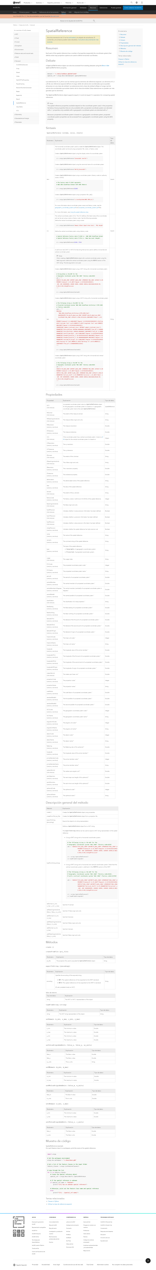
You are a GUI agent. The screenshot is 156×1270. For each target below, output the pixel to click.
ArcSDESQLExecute (22, 65)
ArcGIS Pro (16, 7)
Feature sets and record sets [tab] (24, 53)
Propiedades (124, 43)
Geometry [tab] (18, 114)
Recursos (93, 8)
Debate (122, 37)
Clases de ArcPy (23, 25)
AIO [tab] (16, 34)
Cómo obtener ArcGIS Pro (133, 8)
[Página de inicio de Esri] (17, 2)
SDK (70, 12)
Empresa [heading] (85, 1217)
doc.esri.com (55, 16)
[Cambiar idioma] (136, 2)
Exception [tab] (18, 45)
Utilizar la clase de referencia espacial (60, 1204)
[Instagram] (18, 1235)
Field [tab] (17, 57)
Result (18, 99)
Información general (69, 8)
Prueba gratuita (116, 8)
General (32, 25)
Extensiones (103, 8)
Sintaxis (122, 40)
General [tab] (17, 61)
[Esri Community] (14, 1235)
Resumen (123, 34)
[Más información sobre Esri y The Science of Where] (18, 1222)
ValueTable (19, 107)
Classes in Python (53, 1201)
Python (63, 12)
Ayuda (34, 12)
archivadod (72, 37)
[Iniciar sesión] (142, 2)
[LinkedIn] (22, 1231)
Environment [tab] (19, 49)
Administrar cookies (103, 1264)
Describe (105, 65)
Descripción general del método (130, 45)
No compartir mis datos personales (122, 1264)
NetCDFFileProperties (22, 80)
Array (17, 68)
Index (18, 76)
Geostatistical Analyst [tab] (22, 118)
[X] (18, 1231)
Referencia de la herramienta (48, 12)
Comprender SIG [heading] (71, 1217)
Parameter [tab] (18, 122)
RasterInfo (19, 95)
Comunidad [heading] (52, 1217)
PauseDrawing (20, 84)
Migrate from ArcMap (81, 12)
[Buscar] (131, 2)
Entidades (83, 8)
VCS (17, 110)
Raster (18, 91)
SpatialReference (21, 103)
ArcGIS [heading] (34, 1217)
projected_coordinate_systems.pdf (89, 207)
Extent (18, 72)
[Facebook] (14, 1231)
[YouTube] (22, 1235)
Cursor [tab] (17, 42)
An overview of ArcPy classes (22, 30)
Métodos (123, 48)
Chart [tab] (17, 38)
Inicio (15, 12)
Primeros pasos (24, 12)
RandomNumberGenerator (24, 87)
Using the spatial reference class (79, 212)
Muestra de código (126, 51)
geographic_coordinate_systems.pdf (65, 207)
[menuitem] (39, 1223)
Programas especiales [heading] (107, 1217)
